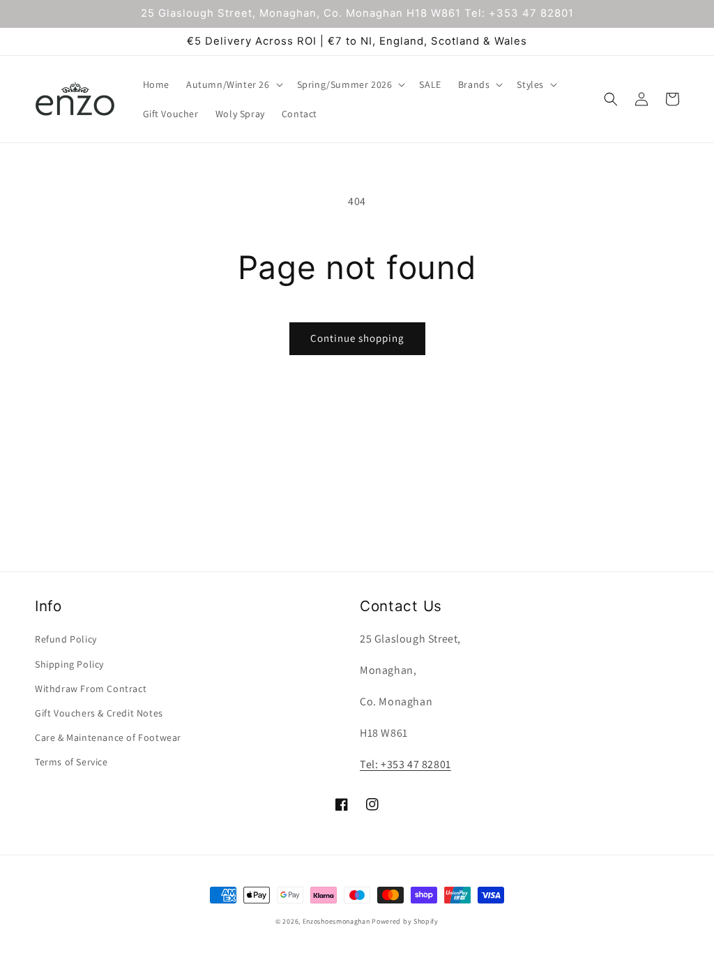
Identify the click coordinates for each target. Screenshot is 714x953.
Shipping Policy (69, 664)
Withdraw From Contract (90, 688)
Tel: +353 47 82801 (405, 764)
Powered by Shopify (405, 921)
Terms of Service (71, 762)
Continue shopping (357, 338)
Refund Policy (66, 639)
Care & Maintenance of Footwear (108, 737)
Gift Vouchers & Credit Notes (99, 713)
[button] (233, 84)
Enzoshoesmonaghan (336, 921)
